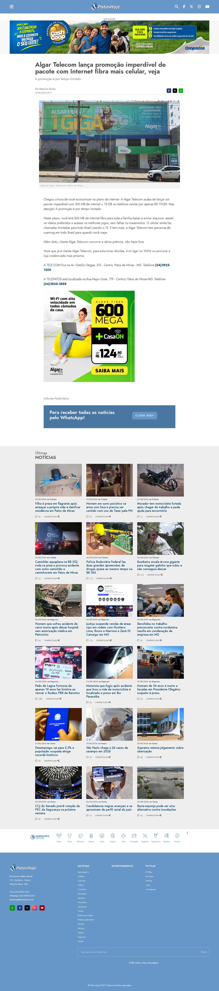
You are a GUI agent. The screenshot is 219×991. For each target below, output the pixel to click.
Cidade (81, 876)
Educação (82, 893)
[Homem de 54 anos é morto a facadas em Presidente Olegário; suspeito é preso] (160, 662)
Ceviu (148, 885)
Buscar (204, 951)
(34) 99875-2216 (27, 895)
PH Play (81, 924)
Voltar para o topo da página (143, 962)
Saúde (80, 941)
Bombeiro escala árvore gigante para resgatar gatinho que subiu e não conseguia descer (159, 565)
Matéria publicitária (86, 919)
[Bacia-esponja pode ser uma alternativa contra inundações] (160, 782)
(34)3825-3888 (55, 284)
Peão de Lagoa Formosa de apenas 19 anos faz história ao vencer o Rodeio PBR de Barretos (57, 689)
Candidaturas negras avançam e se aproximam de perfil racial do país (109, 808)
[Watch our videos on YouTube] (42, 908)
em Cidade (102, 499)
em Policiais (52, 499)
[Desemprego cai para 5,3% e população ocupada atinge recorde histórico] (58, 724)
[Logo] (105, 6)
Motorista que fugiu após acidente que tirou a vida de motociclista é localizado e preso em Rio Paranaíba (109, 691)
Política (81, 932)
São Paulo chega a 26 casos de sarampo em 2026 (107, 750)
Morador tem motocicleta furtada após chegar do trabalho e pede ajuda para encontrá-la (159, 507)
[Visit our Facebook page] (19, 908)
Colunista (81, 880)
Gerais (80, 911)
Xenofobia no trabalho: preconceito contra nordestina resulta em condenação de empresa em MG (157, 629)
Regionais (82, 937)
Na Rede (149, 876)
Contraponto (151, 889)
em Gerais (51, 743)
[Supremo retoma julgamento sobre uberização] (160, 724)
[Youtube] (207, 6)
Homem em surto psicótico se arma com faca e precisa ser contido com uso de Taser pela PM (109, 507)
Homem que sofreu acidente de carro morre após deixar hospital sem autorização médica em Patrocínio (56, 629)
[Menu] (11, 7)
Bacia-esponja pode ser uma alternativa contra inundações (156, 808)
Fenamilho (82, 902)
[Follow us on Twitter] (27, 908)
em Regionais (52, 619)
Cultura (81, 885)
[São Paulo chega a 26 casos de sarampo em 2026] (109, 724)
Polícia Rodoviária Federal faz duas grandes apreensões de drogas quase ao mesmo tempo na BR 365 (109, 567)
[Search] (176, 6)
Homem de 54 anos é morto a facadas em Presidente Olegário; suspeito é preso (159, 689)
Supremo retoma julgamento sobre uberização (160, 750)
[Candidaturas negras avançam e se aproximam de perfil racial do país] (109, 782)
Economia (82, 889)
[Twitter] (191, 6)
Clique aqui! (144, 415)
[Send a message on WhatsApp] (12, 908)
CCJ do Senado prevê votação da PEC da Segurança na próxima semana (57, 809)
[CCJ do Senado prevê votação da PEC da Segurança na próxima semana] (58, 782)
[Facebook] (184, 6)
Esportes (81, 898)
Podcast (149, 880)
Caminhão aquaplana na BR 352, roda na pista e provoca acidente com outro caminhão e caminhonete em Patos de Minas (57, 567)
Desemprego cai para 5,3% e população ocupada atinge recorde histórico (54, 751)
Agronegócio (83, 872)
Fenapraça (82, 906)
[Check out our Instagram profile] (34, 908)
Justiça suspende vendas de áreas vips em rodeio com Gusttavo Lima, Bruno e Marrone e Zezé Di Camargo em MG (108, 629)
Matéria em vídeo (85, 915)
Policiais (81, 928)
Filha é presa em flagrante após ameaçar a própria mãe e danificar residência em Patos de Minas (57, 507)
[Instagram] (199, 6)
